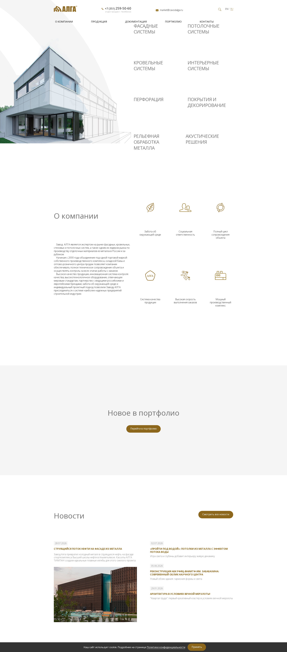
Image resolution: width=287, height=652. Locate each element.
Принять (197, 647)
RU (231, 9)
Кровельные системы (148, 66)
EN (226, 9)
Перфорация (148, 99)
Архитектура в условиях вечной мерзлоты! (180, 594)
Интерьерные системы (203, 66)
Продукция (99, 21)
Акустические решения (202, 139)
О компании (64, 21)
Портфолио (173, 21)
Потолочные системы (203, 29)
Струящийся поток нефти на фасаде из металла (88, 548)
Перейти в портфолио (143, 428)
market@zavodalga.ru (171, 10)
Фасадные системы (146, 29)
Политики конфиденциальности (166, 647)
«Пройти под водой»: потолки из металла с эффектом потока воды (189, 550)
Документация (136, 21)
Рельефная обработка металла (146, 142)
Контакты (207, 21)
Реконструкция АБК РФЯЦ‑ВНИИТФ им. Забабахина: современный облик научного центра (184, 573)
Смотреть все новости (215, 514)
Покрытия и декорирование (207, 102)
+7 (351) (118, 8)
